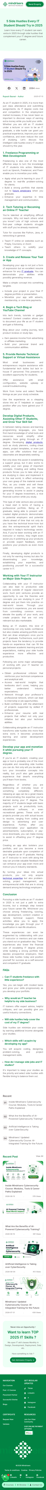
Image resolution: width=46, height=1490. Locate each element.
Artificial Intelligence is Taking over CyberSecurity (24, 1128)
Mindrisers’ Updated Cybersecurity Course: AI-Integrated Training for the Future (25, 1140)
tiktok (30, 1388)
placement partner (10, 1395)
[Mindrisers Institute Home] (14, 4)
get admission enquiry (22, 1360)
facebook (31, 1407)
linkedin (31, 1393)
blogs (5, 1404)
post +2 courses (9, 1390)
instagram (32, 1402)
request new (8, 1419)
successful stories (10, 1400)
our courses (8, 1385)
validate (6, 1424)
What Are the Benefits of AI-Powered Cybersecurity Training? (26, 1117)
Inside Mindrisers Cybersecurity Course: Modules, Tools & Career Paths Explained (25, 1105)
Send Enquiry (35, 4)
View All (39, 1156)
